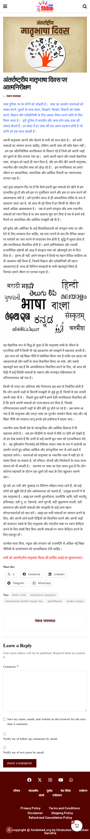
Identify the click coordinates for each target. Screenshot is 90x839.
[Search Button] (85, 6)
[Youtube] (61, 780)
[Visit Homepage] (45, 6)
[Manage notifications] (9, 829)
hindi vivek (19, 594)
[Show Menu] (5, 6)
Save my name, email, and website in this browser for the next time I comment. (46, 721)
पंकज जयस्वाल (14, 96)
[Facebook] (29, 780)
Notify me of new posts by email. (23, 752)
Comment (11, 666)
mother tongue (75, 601)
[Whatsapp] (71, 780)
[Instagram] (50, 780)
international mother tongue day (24, 601)
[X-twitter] (40, 780)
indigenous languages (43, 594)
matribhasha (55, 601)
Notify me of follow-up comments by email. (30, 739)
